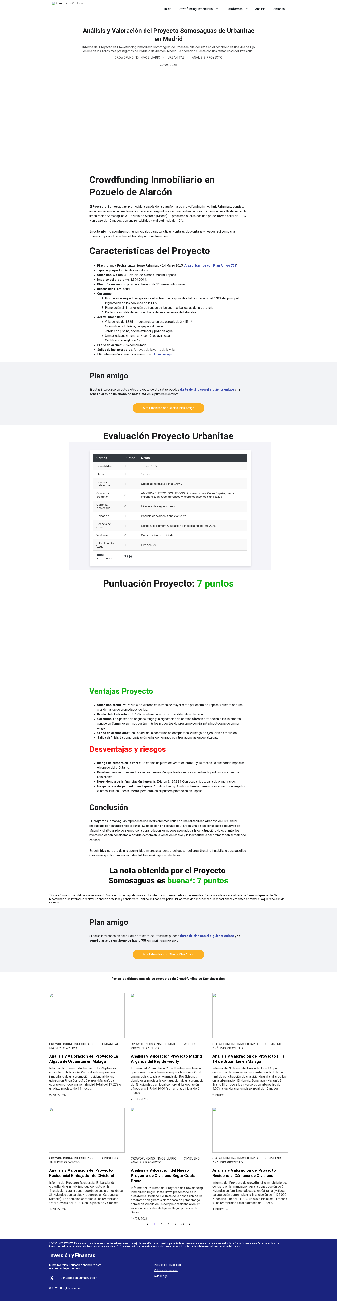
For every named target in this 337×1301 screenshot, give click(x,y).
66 (182, 1224)
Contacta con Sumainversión (79, 1277)
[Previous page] (147, 1224)
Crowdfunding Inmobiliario (195, 9)
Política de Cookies (166, 1270)
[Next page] (189, 1224)
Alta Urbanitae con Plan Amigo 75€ (210, 265)
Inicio (167, 9)
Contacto (278, 9)
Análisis (260, 9)
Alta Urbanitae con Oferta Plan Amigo (168, 408)
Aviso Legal (161, 1276)
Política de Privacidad (167, 1264)
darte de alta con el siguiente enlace (207, 389)
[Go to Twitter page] (51, 1277)
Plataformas (234, 9)
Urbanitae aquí (162, 354)
